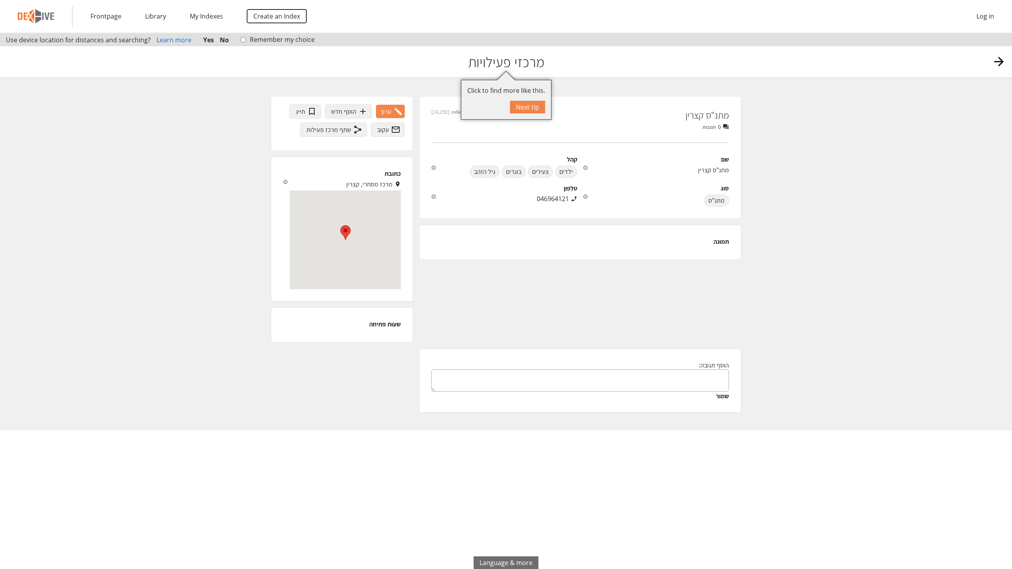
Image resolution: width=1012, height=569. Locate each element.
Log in (985, 16)
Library (155, 16)
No (224, 40)
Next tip (527, 107)
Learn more (174, 40)
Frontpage (106, 16)
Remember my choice (282, 39)
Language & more (506, 562)
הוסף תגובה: (714, 365)
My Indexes (206, 16)
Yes (208, 40)
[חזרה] (999, 62)
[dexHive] (36, 16)
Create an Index (276, 16)
